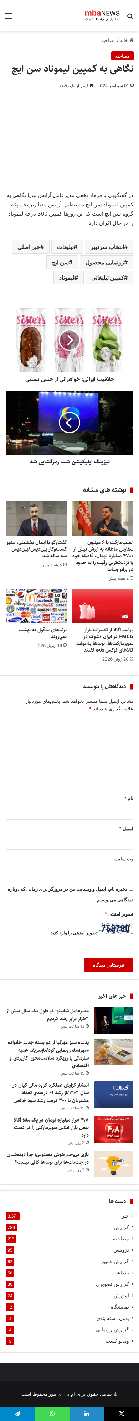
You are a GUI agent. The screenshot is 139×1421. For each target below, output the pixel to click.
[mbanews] (102, 15)
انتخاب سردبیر (107, 246)
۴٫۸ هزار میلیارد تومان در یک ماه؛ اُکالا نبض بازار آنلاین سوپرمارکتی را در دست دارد (51, 1127)
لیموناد (66, 277)
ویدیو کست (117, 1341)
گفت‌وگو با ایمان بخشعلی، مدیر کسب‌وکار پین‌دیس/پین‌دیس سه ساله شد (36, 549)
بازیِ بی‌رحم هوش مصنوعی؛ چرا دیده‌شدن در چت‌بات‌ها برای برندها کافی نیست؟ (48, 1158)
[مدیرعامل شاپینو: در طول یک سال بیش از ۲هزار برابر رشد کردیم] (113, 1020)
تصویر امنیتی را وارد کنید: (73, 932)
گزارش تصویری (112, 1284)
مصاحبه (108, 40)
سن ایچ (60, 262)
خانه (124, 40)
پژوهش (121, 1250)
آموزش (121, 1295)
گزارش (121, 1227)
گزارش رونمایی (112, 1329)
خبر (125, 1216)
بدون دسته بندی (112, 1318)
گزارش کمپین (114, 1261)
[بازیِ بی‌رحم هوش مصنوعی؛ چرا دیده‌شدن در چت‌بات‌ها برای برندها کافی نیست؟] (113, 1164)
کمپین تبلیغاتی (107, 277)
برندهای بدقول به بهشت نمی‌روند (43, 633)
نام (128, 798)
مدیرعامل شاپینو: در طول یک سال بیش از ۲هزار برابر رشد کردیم (47, 1015)
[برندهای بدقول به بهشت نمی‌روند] (36, 606)
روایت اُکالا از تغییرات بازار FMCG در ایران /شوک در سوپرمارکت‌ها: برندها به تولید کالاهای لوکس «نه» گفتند (104, 640)
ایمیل (126, 828)
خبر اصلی (28, 246)
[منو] (8, 18)
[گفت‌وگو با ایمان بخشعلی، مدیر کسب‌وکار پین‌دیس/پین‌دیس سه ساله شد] (36, 518)
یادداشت (120, 1273)
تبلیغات (65, 246)
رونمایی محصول (105, 262)
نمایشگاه (120, 1307)
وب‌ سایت (123, 858)
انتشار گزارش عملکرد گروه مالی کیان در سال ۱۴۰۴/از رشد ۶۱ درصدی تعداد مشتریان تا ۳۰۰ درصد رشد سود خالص (50, 1092)
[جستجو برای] (130, 18)
